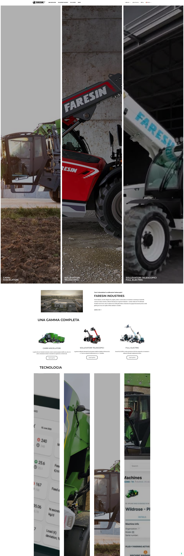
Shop (143, 2)
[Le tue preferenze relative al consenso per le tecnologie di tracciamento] (181, 553)
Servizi (79, 2)
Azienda (128, 2)
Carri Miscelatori (52, 2)
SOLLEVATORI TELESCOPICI (92, 348)
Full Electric (73, 2)
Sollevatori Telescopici (63, 2)
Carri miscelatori (52, 348)
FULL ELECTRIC (132, 348)
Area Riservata (136, 2)
